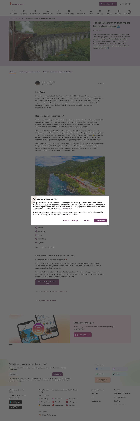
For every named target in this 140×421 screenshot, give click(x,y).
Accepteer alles (100, 220)
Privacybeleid (67, 209)
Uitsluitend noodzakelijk (70, 220)
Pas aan (86, 220)
